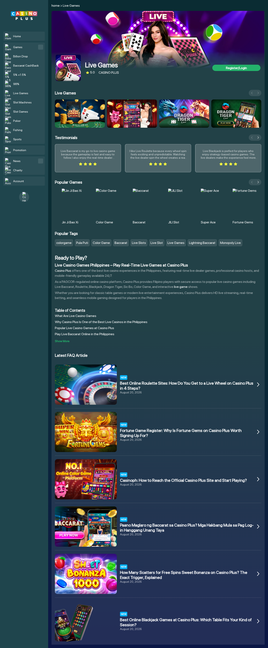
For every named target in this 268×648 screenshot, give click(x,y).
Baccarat (139, 222)
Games (17, 47)
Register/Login (236, 68)
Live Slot (157, 243)
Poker (17, 120)
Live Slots (139, 243)
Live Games (20, 93)
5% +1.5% (19, 74)
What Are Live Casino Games (75, 316)
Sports (17, 139)
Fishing (17, 130)
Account (18, 181)
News (17, 161)
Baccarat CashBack (26, 65)
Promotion (19, 150)
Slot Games (20, 111)
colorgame (64, 243)
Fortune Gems (243, 222)
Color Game (104, 222)
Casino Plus (63, 271)
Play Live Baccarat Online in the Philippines (84, 334)
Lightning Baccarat (202, 243)
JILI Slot (173, 222)
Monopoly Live (230, 243)
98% (16, 84)
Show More (62, 341)
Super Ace (208, 222)
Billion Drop (20, 56)
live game (181, 287)
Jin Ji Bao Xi (70, 222)
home (56, 6)
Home (17, 36)
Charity (17, 170)
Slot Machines (22, 102)
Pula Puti (82, 243)
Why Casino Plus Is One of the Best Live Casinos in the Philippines (101, 322)
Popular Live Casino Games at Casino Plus (84, 328)
